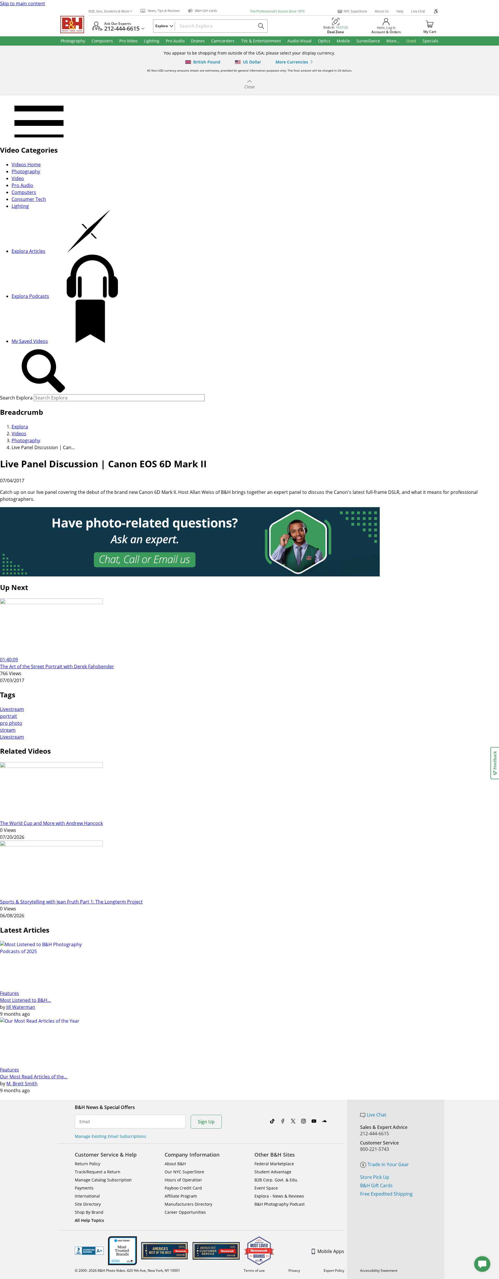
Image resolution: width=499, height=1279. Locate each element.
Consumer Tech (29, 199)
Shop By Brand (89, 1212)
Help (399, 11)
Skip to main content (22, 3)
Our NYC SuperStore (184, 1172)
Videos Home (26, 164)
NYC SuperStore (355, 11)
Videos (19, 433)
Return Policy (87, 1163)
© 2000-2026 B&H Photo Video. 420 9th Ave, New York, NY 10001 (127, 1270)
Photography (26, 171)
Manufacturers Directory (188, 1204)
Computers (24, 192)
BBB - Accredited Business (89, 1250)
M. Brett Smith (22, 1083)
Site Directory (88, 1204)
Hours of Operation (183, 1180)
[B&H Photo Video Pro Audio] (74, 24)
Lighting (20, 206)
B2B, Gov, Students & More (109, 11)
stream (8, 730)
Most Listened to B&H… (25, 1000)
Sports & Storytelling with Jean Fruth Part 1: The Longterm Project (71, 902)
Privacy (294, 1270)
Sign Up (206, 1122)
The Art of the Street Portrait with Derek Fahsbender (57, 666)
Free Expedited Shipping (386, 1194)
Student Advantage (272, 1172)
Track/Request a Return (97, 1172)
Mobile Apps (330, 1251)
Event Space (266, 1188)
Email (84, 1122)
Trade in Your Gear (388, 1164)
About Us (382, 11)
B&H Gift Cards (376, 1185)
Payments (84, 1188)
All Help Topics (89, 1220)
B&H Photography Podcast (279, 1204)
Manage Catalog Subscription (103, 1180)
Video (18, 178)
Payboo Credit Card (183, 1188)
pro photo (11, 723)
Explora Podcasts (30, 296)
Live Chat (418, 11)
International (87, 1196)
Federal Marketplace (274, 1163)
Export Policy (334, 1270)
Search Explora (16, 398)
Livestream (12, 709)
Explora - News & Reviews (279, 1196)
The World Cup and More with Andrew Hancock (51, 823)
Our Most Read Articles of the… (34, 1076)
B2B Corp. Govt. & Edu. (276, 1180)
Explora (20, 426)
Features (9, 993)
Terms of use (254, 1270)
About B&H (175, 1163)
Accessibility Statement (378, 1270)
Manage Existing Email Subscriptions (110, 1136)
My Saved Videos (30, 341)
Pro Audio (22, 185)
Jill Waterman (20, 1007)
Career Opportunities (185, 1212)
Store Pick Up (374, 1177)
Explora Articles (28, 251)
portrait (8, 716)
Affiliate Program (181, 1196)
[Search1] (43, 371)
